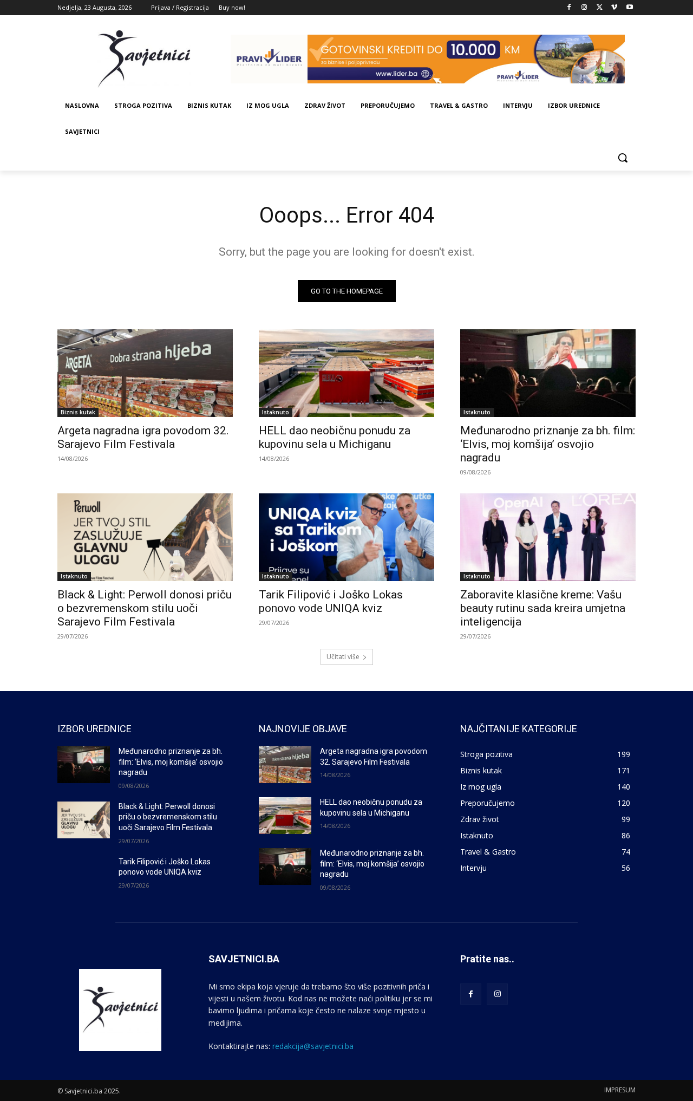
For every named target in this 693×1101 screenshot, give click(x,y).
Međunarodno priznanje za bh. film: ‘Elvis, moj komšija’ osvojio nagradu (547, 444)
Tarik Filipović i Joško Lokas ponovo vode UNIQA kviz (331, 601)
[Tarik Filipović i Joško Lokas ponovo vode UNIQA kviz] (346, 537)
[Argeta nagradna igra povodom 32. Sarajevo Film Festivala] (145, 373)
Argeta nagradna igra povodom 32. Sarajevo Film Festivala (143, 437)
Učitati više (342, 656)
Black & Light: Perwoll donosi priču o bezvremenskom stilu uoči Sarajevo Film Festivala (144, 608)
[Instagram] (584, 8)
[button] (623, 158)
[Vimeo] (614, 8)
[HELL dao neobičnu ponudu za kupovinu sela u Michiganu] (346, 373)
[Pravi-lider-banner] (433, 59)
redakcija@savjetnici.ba (313, 1046)
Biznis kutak (78, 412)
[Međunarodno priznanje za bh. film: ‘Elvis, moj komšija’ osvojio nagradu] (548, 373)
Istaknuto (275, 412)
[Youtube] (629, 8)
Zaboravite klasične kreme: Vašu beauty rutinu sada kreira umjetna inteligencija (542, 608)
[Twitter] (599, 8)
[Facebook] (569, 8)
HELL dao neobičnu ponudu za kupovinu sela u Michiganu (334, 437)
